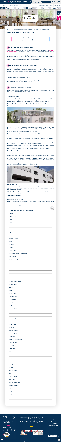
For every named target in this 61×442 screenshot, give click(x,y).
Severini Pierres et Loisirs (14, 382)
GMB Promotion (12, 305)
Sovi (10, 388)
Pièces (39, 8)
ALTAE (10, 222)
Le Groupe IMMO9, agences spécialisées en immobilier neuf (18, 29)
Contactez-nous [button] (52, 435)
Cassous (11, 275)
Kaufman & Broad (13, 342)
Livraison (45, 8)
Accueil (8, 29)
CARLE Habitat (12, 268)
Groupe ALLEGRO (13, 308)
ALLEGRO (40, 205)
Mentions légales (54, 421)
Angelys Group (12, 232)
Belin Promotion (12, 256)
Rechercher (54, 8)
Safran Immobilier (13, 370)
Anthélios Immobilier (14, 238)
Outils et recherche (57, 5)
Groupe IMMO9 (55, 416)
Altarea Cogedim (13, 225)
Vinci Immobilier (12, 401)
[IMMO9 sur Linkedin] (14, 430)
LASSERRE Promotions (14, 348)
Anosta (10, 235)
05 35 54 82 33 (8, 426)
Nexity (10, 358)
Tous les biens (18, 8)
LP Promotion (12, 351)
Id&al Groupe (12, 336)
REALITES (11, 367)
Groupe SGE (11, 327)
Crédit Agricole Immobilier (15, 281)
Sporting (11, 391)
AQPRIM (11, 241)
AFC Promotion (12, 219)
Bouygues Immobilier (14, 259)
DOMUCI (11, 287)
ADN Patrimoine (12, 216)
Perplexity (27, 40)
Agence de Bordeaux (41, 5)
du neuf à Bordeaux (49, 5)
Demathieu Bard (13, 284)
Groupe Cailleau (12, 311)
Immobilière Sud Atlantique (15, 339)
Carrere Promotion (13, 272)
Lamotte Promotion (13, 345)
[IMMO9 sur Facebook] (4, 430)
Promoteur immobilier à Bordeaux (33, 29)
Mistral (44, 40)
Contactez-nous (46, 1)
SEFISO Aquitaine (13, 376)
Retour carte (2, 8)
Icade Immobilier (13, 333)
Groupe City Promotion (14, 278)
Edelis (10, 290)
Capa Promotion (12, 262)
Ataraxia (11, 247)
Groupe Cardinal (12, 315)
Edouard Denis (12, 293)
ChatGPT (17, 40)
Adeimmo (11, 213)
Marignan (11, 354)
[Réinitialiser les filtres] (59, 8)
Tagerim (11, 394)
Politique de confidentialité (55, 419)
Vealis (10, 397)
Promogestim (12, 364)
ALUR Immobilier (13, 229)
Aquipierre (11, 244)
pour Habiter (16, 5)
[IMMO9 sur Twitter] (7, 430)
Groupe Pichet (12, 324)
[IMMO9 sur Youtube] (11, 430)
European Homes (13, 302)
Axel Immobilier (12, 250)
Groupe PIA (11, 361)
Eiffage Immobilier (13, 296)
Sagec (10, 373)
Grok (35, 40)
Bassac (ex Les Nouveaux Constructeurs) (18, 253)
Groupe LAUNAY (12, 321)
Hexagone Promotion (14, 330)
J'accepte (57, 441)
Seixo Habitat (12, 379)
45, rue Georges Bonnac (37, 2)
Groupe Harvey (12, 318)
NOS (59, 18)
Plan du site (55, 423)
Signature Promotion (14, 385)
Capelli (10, 265)
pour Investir (11, 5)
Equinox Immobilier (13, 299)
